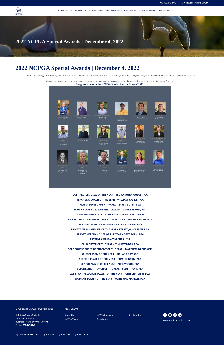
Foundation (166, 10)
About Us (62, 10)
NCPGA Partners (147, 10)
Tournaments (78, 10)
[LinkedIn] (180, 315)
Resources (130, 10)
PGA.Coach (82, 334)
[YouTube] (170, 315)
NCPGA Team (71, 319)
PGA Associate (114, 10)
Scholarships (135, 315)
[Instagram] (175, 315)
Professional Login (197, 3)
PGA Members (96, 10)
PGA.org (50, 334)
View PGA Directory (28, 334)
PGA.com (65, 334)
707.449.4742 (170, 3)
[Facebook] (165, 315)
